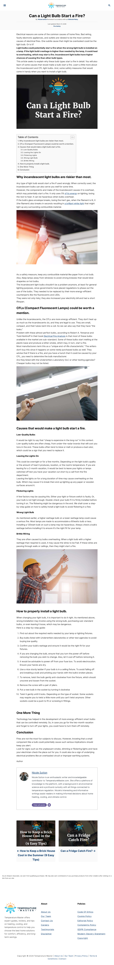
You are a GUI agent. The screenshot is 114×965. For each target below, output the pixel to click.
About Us (46, 912)
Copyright (82, 938)
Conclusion (24, 170)
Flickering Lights (30, 155)
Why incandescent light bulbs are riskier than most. (41, 141)
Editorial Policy (85, 920)
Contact (62, 959)
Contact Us (47, 920)
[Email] (49, 805)
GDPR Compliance (86, 929)
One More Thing (27, 167)
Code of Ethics (85, 912)
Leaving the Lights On (32, 152)
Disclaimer (46, 934)
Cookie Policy (84, 916)
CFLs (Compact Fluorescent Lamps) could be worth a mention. (47, 144)
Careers (45, 925)
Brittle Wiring (29, 161)
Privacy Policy (81, 956)
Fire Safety (57, 26)
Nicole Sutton (42, 19)
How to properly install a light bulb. (35, 164)
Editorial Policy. (73, 19)
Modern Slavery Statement (91, 934)
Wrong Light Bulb (31, 158)
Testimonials (47, 929)
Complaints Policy (86, 925)
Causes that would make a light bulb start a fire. (40, 147)
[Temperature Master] (57, 5)
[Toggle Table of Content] (71, 137)
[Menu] (4, 5)
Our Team (46, 916)
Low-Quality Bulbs (31, 150)
